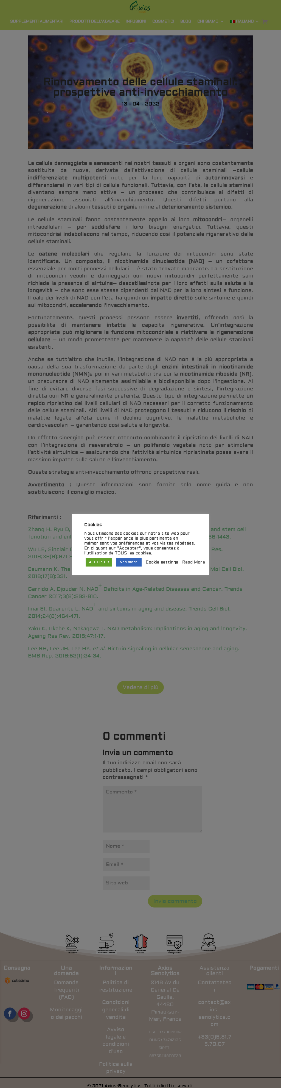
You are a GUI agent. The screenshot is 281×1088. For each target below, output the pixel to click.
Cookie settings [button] (162, 562)
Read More (193, 562)
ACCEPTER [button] (99, 562)
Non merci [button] (129, 562)
